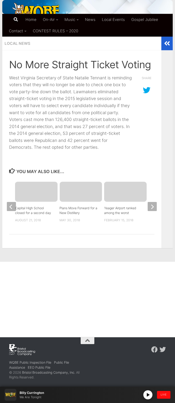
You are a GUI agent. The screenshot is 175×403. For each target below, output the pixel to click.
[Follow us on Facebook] (154, 349)
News (90, 19)
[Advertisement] (87, 296)
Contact (16, 31)
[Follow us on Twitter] (163, 349)
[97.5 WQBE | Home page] (35, 12)
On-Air (49, 19)
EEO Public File (39, 367)
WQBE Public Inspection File (30, 362)
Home (31, 19)
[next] (152, 206)
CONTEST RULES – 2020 (55, 31)
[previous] (11, 206)
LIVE (164, 394)
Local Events (113, 19)
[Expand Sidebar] (167, 43)
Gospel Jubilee (144, 19)
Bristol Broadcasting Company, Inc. (48, 372)
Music (69, 19)
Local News (17, 43)
